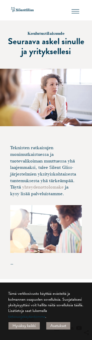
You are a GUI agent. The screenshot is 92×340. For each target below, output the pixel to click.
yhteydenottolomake (43, 187)
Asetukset (58, 326)
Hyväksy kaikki (24, 326)
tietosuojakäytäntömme (26, 316)
